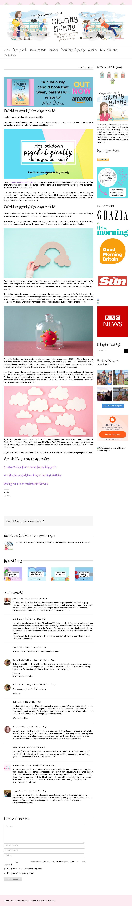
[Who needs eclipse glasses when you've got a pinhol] (104, 394)
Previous (82, 67)
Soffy (15, 702)
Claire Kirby (17, 727)
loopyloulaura (18, 791)
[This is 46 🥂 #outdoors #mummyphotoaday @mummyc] (120, 394)
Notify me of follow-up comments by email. (25, 869)
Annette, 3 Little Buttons (22, 765)
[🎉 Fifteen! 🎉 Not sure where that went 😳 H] (120, 377)
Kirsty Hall (16, 747)
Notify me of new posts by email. (20, 873)
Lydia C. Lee (17, 619)
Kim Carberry (18, 598)
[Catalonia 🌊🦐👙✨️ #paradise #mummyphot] (104, 377)
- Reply (44, 598)
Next (90, 67)
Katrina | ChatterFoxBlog (22, 660)
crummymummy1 (42, 535)
